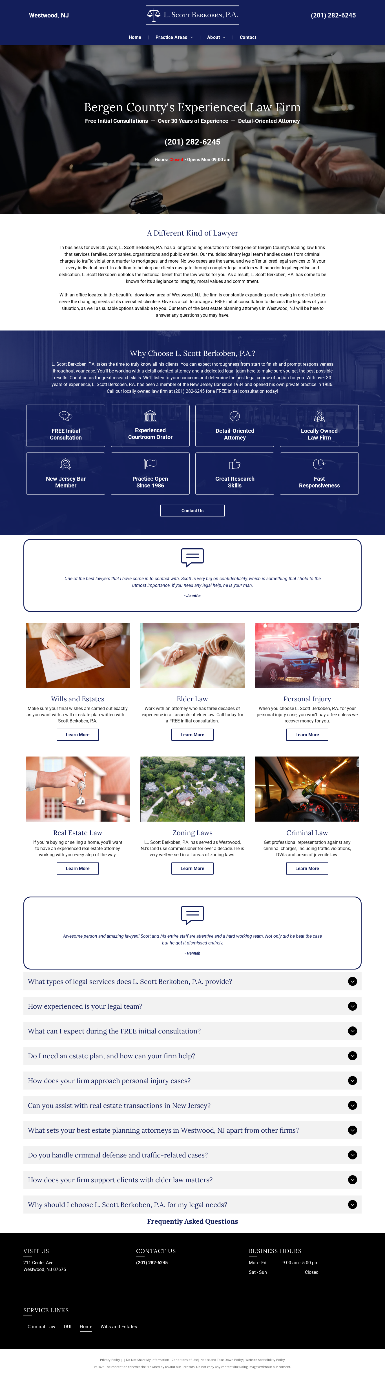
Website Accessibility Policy (265, 1360)
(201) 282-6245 (333, 15)
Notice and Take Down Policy (221, 1360)
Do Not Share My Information (147, 1360)
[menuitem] (135, 37)
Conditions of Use (185, 1360)
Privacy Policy (110, 1360)
